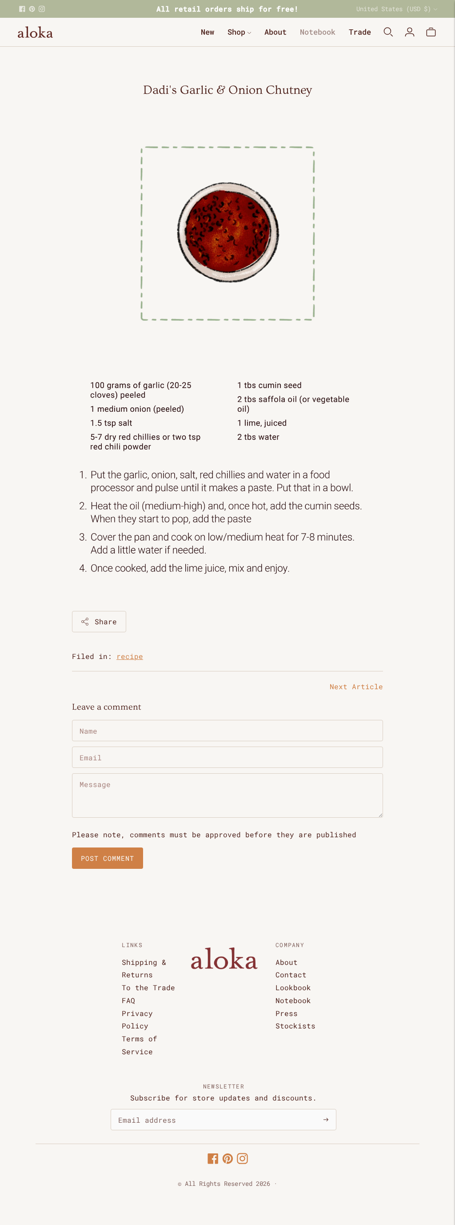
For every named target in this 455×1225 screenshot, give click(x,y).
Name (88, 720)
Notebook (317, 32)
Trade (360, 32)
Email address (143, 1109)
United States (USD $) (393, 8)
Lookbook (293, 987)
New (207, 32)
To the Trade (148, 987)
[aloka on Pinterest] (32, 9)
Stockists (295, 1025)
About (275, 32)
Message (93, 774)
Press (286, 1013)
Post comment (107, 858)
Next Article (356, 686)
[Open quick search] (388, 32)
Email (90, 747)
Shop (236, 32)
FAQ (128, 1000)
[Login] (409, 32)
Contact (291, 974)
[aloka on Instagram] (42, 9)
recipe (129, 656)
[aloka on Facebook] (22, 9)
